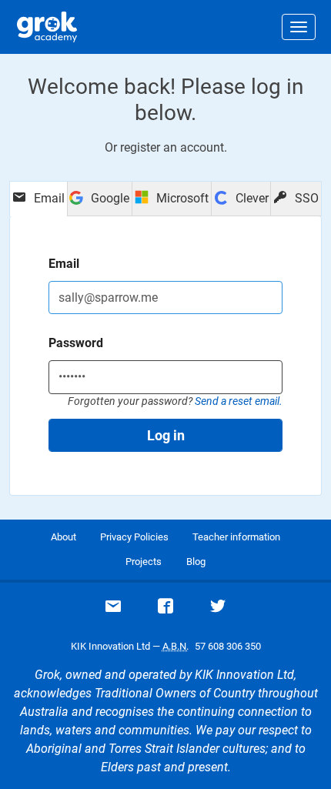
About (63, 537)
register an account (172, 147)
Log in (166, 435)
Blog (196, 561)
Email (63, 263)
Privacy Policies (134, 537)
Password (75, 343)
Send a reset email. (239, 401)
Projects (143, 561)
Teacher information (236, 537)
